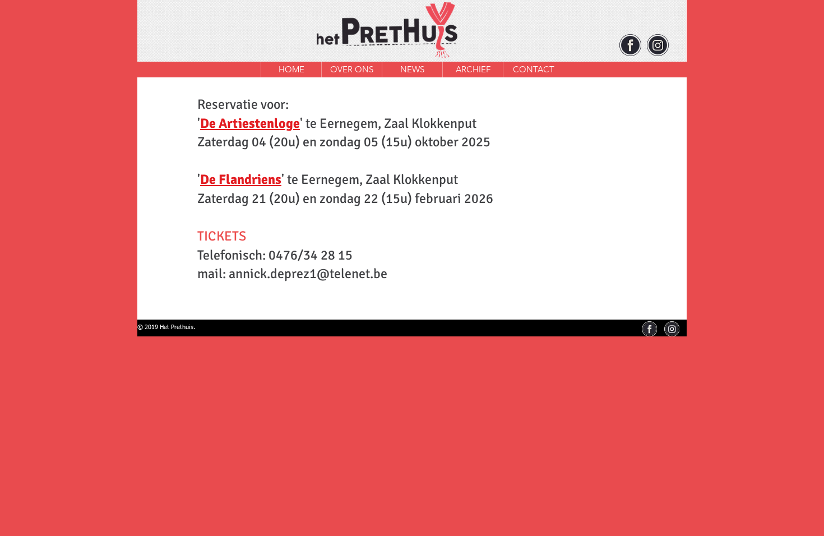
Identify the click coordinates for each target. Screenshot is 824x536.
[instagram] (658, 45)
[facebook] (630, 45)
